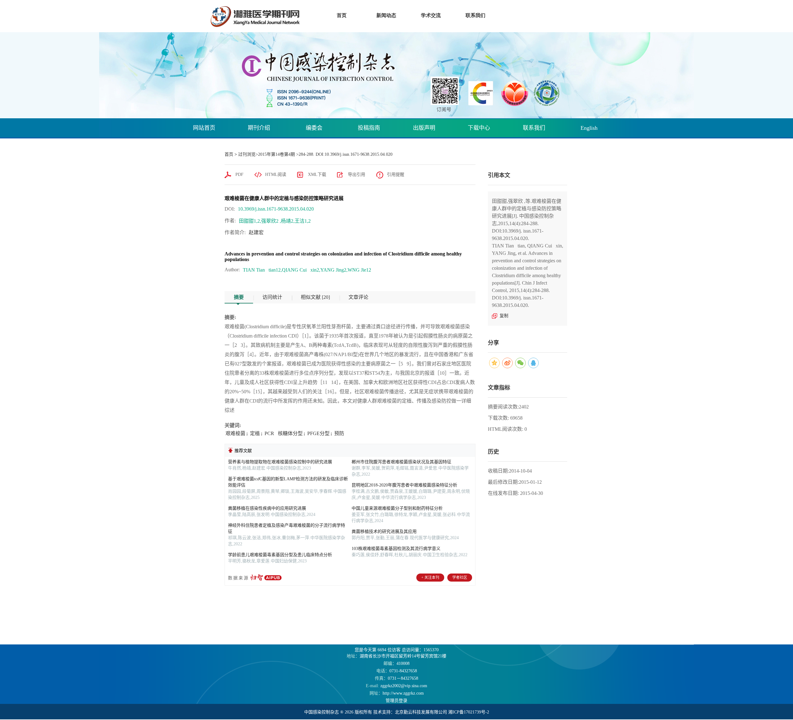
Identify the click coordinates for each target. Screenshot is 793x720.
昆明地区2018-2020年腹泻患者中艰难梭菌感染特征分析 (404, 485)
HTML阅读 (275, 174)
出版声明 (424, 128)
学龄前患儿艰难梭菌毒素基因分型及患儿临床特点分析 (280, 554)
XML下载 (317, 174)
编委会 (314, 128)
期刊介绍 (259, 128)
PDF (239, 174)
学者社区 (459, 577)
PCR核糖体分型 (283, 433)
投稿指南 (369, 128)
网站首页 (204, 128)
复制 (504, 315)
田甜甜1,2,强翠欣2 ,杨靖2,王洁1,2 (275, 221)
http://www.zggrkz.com (397, 693)
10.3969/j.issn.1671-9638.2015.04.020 (276, 209)
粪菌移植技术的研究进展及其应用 (384, 531)
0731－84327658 (396, 678)
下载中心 (479, 128)
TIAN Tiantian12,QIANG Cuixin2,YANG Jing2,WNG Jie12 (307, 270)
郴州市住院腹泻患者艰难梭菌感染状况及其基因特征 (401, 462)
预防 (338, 433)
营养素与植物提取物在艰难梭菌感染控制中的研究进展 (280, 462)
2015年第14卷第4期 (276, 154)
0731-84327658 (396, 671)
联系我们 (534, 128)
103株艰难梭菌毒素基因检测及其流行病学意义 (396, 548)
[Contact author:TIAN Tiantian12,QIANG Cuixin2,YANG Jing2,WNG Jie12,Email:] (374, 268)
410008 (396, 663)
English (589, 128)
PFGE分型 (318, 433)
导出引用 (356, 174)
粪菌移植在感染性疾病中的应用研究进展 (267, 508)
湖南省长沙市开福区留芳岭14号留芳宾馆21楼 (396, 656)
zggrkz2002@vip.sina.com (396, 685)
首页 (229, 154)
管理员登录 (396, 700)
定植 (254, 433)
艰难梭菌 (235, 433)
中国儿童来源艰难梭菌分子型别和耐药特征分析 (397, 508)
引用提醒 (395, 174)
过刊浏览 (247, 154)
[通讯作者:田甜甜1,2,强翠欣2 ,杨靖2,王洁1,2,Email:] (314, 219)
